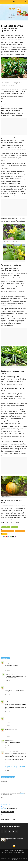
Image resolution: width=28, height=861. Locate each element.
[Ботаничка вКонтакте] (5, 831)
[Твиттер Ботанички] (13, 831)
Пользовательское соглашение (19, 852)
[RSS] (16, 831)
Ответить (8, 670)
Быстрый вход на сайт (6, 804)
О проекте (6, 850)
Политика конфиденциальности (11, 854)
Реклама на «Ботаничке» (7, 852)
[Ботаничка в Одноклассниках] (2, 831)
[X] (13, 536)
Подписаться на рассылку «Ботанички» (10, 814)
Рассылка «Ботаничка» (13, 850)
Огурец (3, 526)
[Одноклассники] (5, 536)
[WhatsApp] (11, 536)
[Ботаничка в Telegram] (9, 831)
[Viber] (15, 536)
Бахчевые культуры (9, 21)
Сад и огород (3, 21)
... (16, 526)
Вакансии (21, 850)
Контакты (21, 854)
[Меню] (2, 2)
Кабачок (13, 526)
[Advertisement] (14, 597)
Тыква (8, 526)
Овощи (11, 530)
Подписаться (3, 808)
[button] (26, 1)
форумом (22, 793)
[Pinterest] (7, 536)
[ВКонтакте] (3, 536)
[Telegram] (9, 536)
